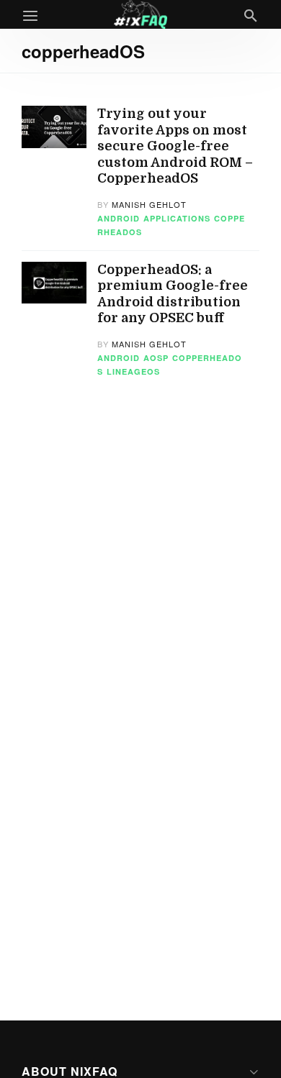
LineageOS (133, 371)
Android (118, 218)
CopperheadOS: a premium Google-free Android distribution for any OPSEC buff (172, 294)
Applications (176, 218)
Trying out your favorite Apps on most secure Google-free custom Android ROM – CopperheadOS (175, 146)
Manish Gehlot (149, 204)
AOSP (156, 357)
